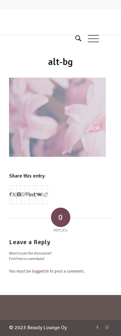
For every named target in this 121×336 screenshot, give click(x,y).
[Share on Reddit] (45, 194)
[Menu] (90, 38)
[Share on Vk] (39, 194)
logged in (40, 271)
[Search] (75, 38)
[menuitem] (75, 38)
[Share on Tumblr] (35, 194)
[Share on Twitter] (14, 194)
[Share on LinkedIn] (31, 194)
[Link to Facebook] (97, 327)
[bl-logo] (50, 21)
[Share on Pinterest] (27, 194)
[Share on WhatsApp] (23, 194)
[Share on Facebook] (10, 194)
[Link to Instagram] (107, 327)
